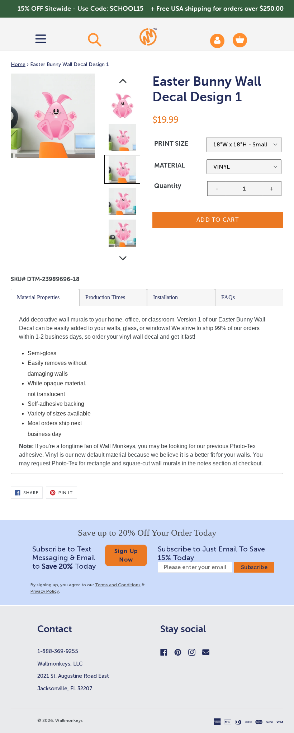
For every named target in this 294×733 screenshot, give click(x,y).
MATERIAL (169, 165)
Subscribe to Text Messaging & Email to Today (64, 557)
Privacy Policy (44, 591)
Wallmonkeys (69, 720)
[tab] (45, 297)
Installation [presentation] (165, 297)
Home (18, 64)
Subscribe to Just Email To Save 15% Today (211, 553)
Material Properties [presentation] (38, 297)
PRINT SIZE (171, 143)
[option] (123, 107)
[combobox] (94, 39)
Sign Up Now (126, 555)
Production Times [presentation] (105, 297)
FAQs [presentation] (228, 297)
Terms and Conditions (118, 584)
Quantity (167, 186)
